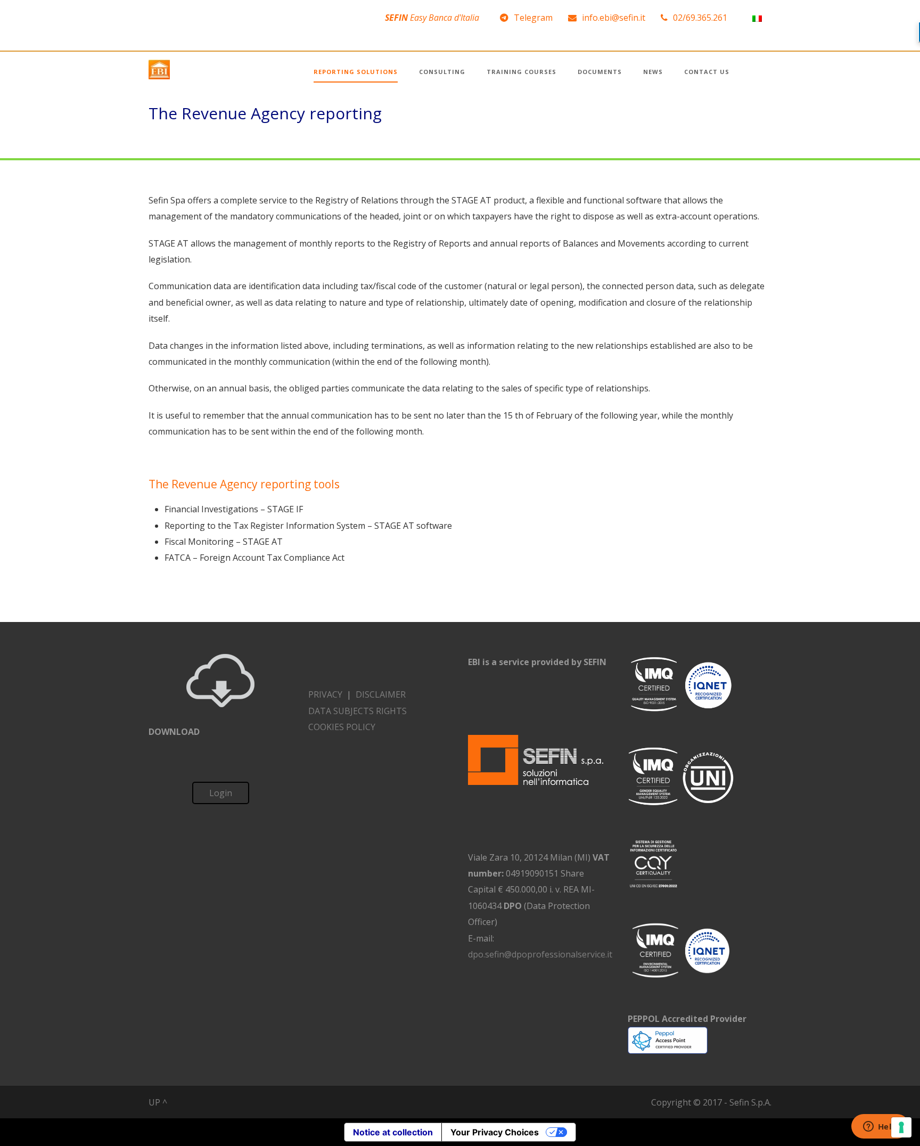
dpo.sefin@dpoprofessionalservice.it (540, 954)
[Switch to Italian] (757, 18)
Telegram (533, 17)
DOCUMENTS (600, 72)
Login (220, 793)
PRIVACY (325, 694)
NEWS (653, 72)
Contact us (706, 72)
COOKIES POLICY (341, 727)
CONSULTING (442, 72)
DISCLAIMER (381, 694)
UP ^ (158, 1102)
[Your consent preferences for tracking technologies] (901, 1127)
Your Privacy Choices (494, 1132)
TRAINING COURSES (521, 72)
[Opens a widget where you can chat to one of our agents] (880, 1127)
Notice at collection (393, 1132)
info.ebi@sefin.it (613, 17)
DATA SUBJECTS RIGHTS (357, 711)
